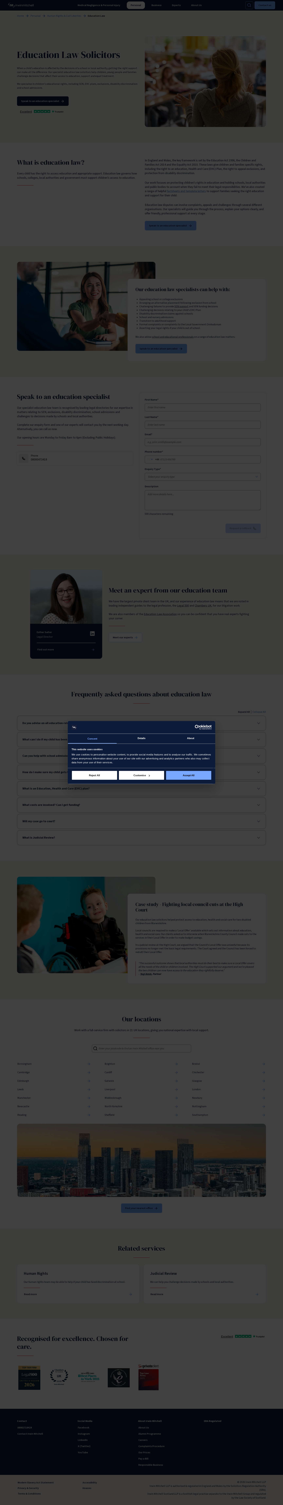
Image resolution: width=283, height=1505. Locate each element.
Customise (139, 775)
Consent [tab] (92, 738)
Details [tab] (142, 738)
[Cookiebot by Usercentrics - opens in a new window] (197, 727)
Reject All (94, 775)
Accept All (189, 775)
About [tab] (190, 738)
